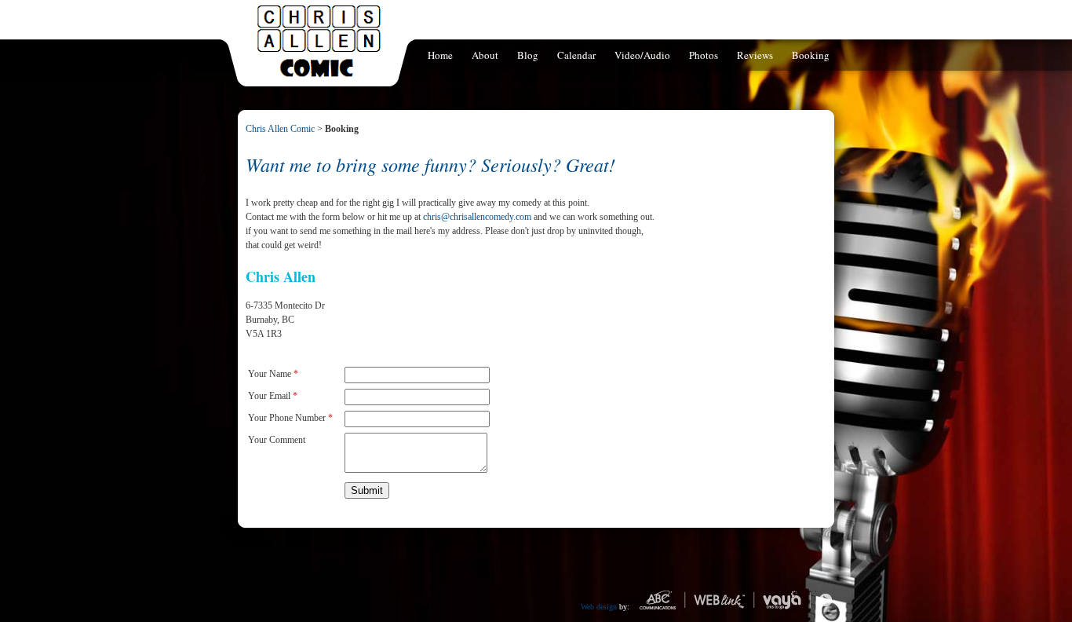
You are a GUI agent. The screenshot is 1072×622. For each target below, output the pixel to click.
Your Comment (276, 439)
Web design (599, 606)
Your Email (272, 395)
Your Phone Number (290, 417)
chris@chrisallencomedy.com (477, 216)
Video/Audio (642, 55)
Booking (811, 55)
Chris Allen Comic (280, 128)
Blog (527, 55)
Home (440, 55)
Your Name (273, 373)
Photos (703, 55)
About (485, 55)
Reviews (755, 55)
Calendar (576, 55)
